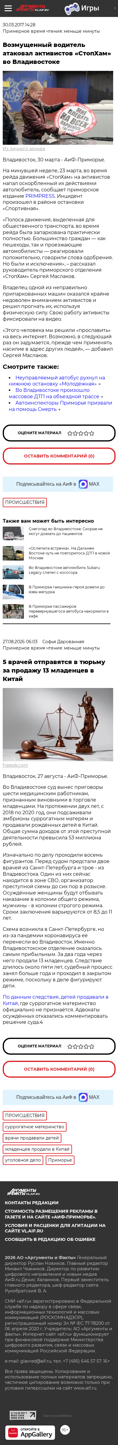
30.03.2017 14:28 (19, 25)
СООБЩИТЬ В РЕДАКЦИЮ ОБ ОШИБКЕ (50, 1239)
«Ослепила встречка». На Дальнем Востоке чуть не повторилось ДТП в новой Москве (69, 553)
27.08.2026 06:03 (20, 641)
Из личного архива (24, 148)
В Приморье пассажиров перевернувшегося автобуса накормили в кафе (69, 611)
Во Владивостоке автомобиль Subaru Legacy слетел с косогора (64, 570)
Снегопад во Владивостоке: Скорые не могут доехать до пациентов (66, 531)
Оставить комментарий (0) (59, 456)
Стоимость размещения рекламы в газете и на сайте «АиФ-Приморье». (51, 1214)
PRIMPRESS (40, 196)
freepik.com (15, 765)
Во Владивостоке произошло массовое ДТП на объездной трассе (54, 393)
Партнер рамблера (57, 1415)
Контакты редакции (32, 1202)
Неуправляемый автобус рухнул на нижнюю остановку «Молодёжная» (57, 381)
